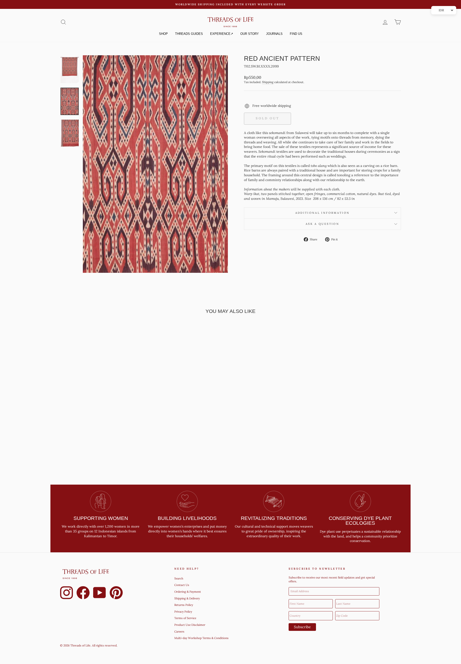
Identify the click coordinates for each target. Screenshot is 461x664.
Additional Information (322, 212)
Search (178, 578)
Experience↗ (221, 34)
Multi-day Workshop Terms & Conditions (201, 638)
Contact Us (181, 585)
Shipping (267, 82)
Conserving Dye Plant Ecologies (360, 520)
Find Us (296, 34)
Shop (163, 34)
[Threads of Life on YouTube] (99, 593)
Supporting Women (100, 518)
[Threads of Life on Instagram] (66, 593)
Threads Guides (189, 34)
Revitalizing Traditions (274, 518)
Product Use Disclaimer (189, 625)
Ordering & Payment (187, 591)
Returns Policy (183, 605)
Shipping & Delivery (187, 598)
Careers (179, 631)
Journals (274, 34)
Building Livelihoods (187, 518)
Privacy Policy (183, 611)
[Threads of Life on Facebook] (83, 593)
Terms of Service (185, 618)
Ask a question (322, 223)
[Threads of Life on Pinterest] (116, 593)
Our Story (249, 34)
